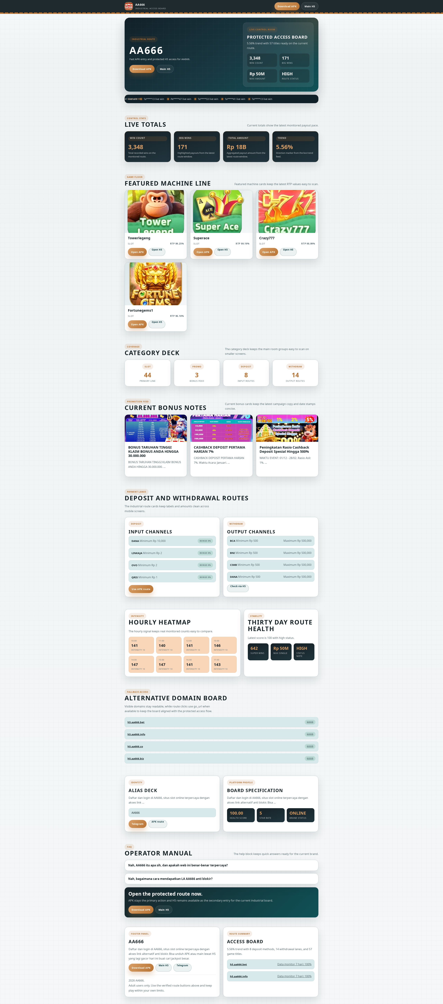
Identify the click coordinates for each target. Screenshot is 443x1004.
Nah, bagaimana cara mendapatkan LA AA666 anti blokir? (170, 879)
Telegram (137, 823)
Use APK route (141, 589)
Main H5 (310, 6)
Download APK (287, 6)
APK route (158, 821)
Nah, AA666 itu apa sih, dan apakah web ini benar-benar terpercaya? (178, 865)
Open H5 (157, 249)
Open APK (137, 252)
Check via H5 (238, 586)
